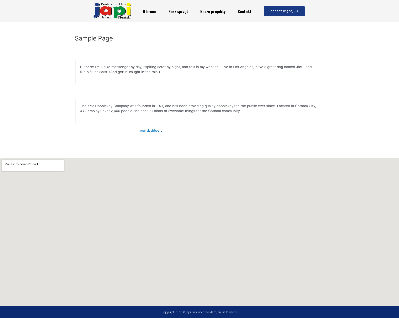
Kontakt (244, 11)
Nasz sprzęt (178, 11)
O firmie (149, 11)
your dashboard (151, 130)
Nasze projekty (212, 11)
